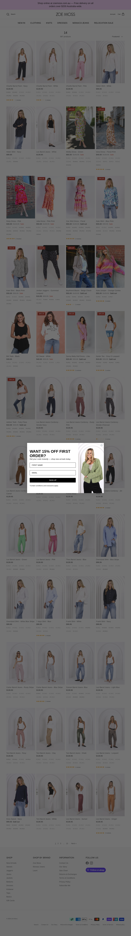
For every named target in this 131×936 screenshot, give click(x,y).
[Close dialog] (101, 445)
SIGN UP (52, 480)
